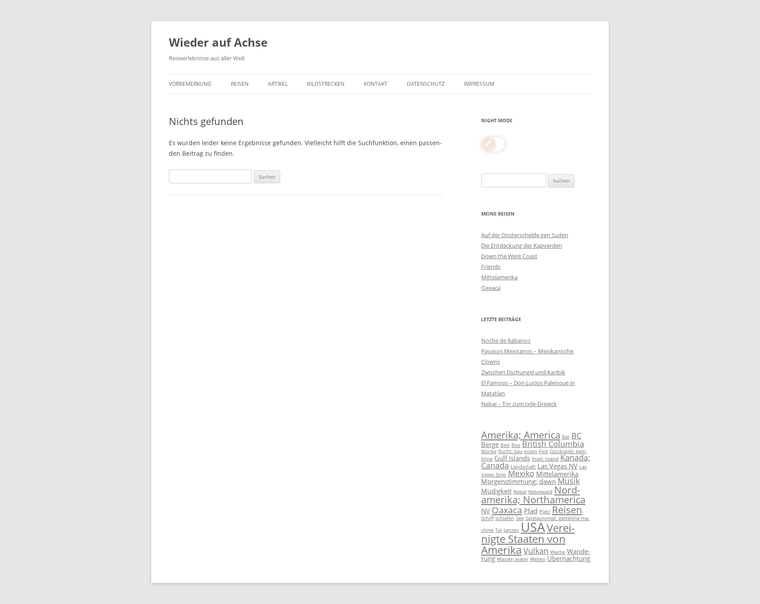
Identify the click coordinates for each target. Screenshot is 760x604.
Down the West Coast (509, 256)
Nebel (519, 492)
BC (576, 435)
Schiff (487, 518)
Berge (490, 444)
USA (533, 527)
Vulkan (535, 550)
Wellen (537, 559)
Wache (557, 552)
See (520, 518)
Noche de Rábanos (505, 340)
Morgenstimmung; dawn (518, 481)
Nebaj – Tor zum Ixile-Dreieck (519, 404)
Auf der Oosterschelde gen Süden (524, 235)
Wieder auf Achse (218, 42)
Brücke (489, 451)
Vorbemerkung (190, 84)
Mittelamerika (499, 277)
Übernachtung (568, 558)
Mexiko (521, 473)
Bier (516, 445)
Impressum (479, 84)
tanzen (511, 530)
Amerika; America (520, 435)
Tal (498, 530)
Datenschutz (426, 84)
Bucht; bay (510, 451)
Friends (491, 267)
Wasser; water (512, 559)
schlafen (504, 518)
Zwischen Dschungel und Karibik (523, 372)
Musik (569, 481)
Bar (566, 437)
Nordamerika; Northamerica (533, 494)
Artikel (278, 84)
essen (530, 451)
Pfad (530, 510)
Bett (505, 445)
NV (485, 510)
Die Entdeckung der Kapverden (521, 245)
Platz (544, 512)
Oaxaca (491, 288)
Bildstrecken (325, 84)
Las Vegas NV (557, 465)
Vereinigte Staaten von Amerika (528, 538)
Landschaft (523, 467)
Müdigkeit (496, 491)
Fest (543, 451)
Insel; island (545, 459)
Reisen (239, 84)
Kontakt (375, 84)
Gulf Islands (512, 458)
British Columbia (553, 444)
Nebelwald (540, 492)
